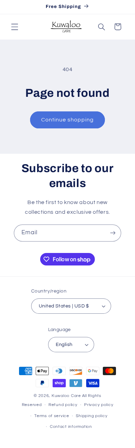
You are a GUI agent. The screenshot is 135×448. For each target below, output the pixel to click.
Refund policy (63, 405)
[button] (14, 27)
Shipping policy (91, 416)
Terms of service (51, 416)
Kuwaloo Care (66, 396)
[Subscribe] (113, 233)
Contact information (71, 427)
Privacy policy (98, 405)
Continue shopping (67, 119)
